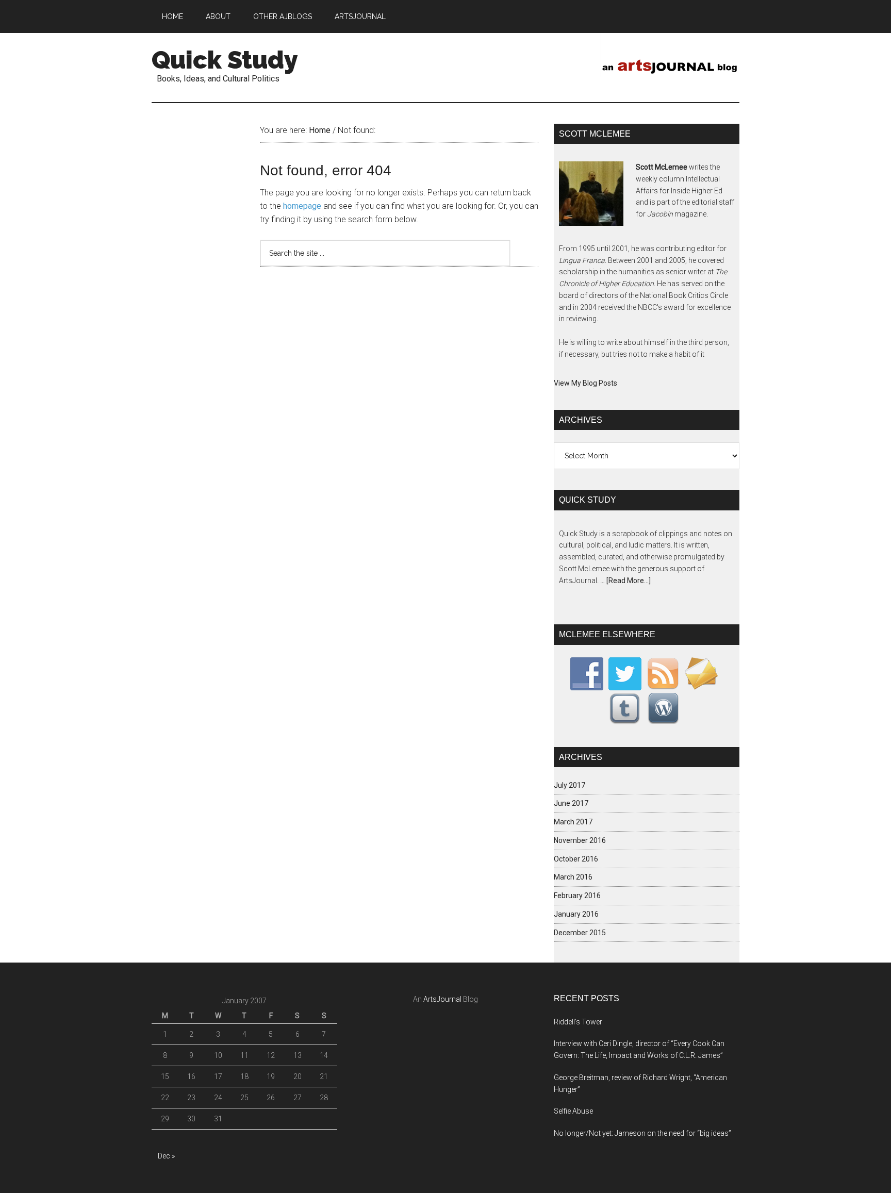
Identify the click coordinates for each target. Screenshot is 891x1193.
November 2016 (580, 840)
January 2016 (576, 914)
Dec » (166, 1156)
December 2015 (580, 933)
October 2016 (576, 859)
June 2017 (571, 803)
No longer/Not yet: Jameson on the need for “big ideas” (642, 1133)
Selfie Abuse (573, 1111)
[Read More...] (628, 580)
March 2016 (573, 877)
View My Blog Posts (585, 383)
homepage (302, 206)
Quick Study (225, 59)
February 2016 (577, 895)
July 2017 (569, 785)
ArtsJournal (442, 999)
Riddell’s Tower (578, 1022)
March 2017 (573, 822)
